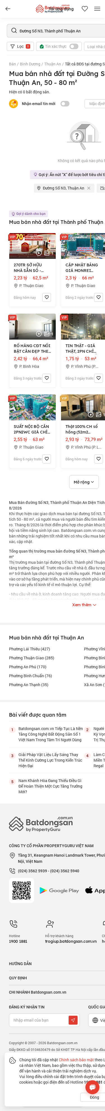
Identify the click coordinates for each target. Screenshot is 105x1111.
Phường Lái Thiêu (29, 649)
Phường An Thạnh (28, 684)
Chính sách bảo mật (76, 1059)
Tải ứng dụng (61, 8)
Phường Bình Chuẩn (30, 675)
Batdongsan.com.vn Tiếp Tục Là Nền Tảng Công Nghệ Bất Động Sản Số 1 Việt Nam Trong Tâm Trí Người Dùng (50, 734)
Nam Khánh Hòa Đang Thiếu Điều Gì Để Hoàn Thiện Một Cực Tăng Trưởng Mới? (50, 786)
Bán (12, 64)
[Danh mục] (7, 8)
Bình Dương (30, 64)
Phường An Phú (27, 666)
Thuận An (52, 64)
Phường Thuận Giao (31, 657)
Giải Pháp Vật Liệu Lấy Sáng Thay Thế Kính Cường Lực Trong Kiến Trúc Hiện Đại (50, 760)
